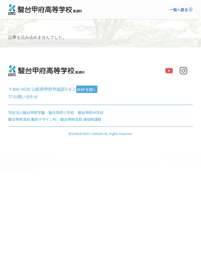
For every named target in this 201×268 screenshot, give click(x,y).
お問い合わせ (25, 96)
